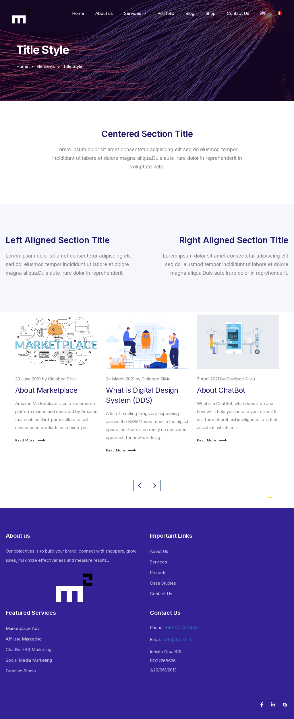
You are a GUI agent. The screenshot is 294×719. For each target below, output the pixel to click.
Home (78, 13)
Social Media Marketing (29, 660)
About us (104, 13)
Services (132, 13)
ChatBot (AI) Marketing (28, 649)
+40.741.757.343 (181, 627)
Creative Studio (21, 670)
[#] (279, 14)
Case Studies (163, 583)
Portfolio (165, 13)
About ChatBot (130, 390)
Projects (158, 572)
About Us (159, 551)
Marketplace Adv (23, 628)
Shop (211, 13)
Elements (45, 66)
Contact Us (238, 13)
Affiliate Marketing (24, 639)
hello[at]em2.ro (178, 639)
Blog (189, 13)
